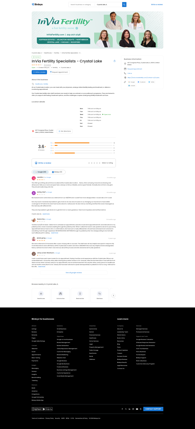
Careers (119, 353)
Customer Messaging (63, 351)
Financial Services (94, 335)
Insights (34, 374)
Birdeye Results (122, 362)
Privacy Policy (50, 418)
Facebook (142, 82)
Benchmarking (36, 377)
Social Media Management (65, 376)
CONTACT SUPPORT (153, 409)
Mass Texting (36, 358)
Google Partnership (38, 397)
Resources (120, 341)
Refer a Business (141, 361)
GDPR (63, 418)
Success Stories (122, 356)
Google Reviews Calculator (144, 339)
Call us (130, 73)
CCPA (72, 418)
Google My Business (63, 364)
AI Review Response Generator (145, 342)
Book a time (121, 338)
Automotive (93, 329)
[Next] (113, 295)
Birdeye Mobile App (37, 400)
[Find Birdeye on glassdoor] (140, 409)
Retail (91, 356)
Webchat (34, 348)
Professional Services (142, 332)
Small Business (61, 329)
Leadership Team (122, 332)
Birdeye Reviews (122, 359)
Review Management (63, 342)
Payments (35, 361)
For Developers (140, 355)
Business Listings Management (67, 370)
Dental (91, 332)
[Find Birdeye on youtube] (137, 409)
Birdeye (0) (58, 172)
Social (33, 351)
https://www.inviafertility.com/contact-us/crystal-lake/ (144, 78)
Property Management (96, 347)
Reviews (34, 332)
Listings (34, 329)
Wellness (92, 359)
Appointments (36, 355)
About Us (120, 329)
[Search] (124, 4)
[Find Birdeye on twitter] (126, 409)
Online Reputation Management (67, 348)
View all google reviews (74, 273)
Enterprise (60, 332)
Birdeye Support (141, 358)
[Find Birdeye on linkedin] (129, 409)
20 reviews (47, 65)
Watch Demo (121, 335)
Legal (91, 344)
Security (57, 418)
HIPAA (67, 418)
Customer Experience (63, 373)
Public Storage (93, 350)
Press (119, 347)
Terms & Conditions (38, 418)
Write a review (157, 4)
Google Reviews (62, 361)
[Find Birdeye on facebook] (122, 409)
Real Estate (92, 353)
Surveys (34, 371)
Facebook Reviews (62, 367)
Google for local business (65, 339)
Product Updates (122, 350)
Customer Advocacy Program (145, 364)
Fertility (56, 53)
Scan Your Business (142, 348)
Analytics (34, 391)
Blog (118, 344)
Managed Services (142, 329)
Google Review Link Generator (145, 345)
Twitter (152, 82)
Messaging (35, 368)
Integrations (36, 394)
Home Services (94, 341)
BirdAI (33, 388)
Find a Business (141, 351)
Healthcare (48, 53)
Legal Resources (122, 365)
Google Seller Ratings (38, 341)
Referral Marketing (62, 355)
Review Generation (63, 345)
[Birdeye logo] (37, 4)
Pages (34, 338)
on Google (48, 177)
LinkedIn (133, 85)
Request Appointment (60, 72)
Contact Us (120, 368)
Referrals (34, 335)
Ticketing (34, 380)
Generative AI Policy (81, 418)
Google (133, 82)
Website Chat (61, 358)
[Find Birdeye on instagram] (133, 409)
